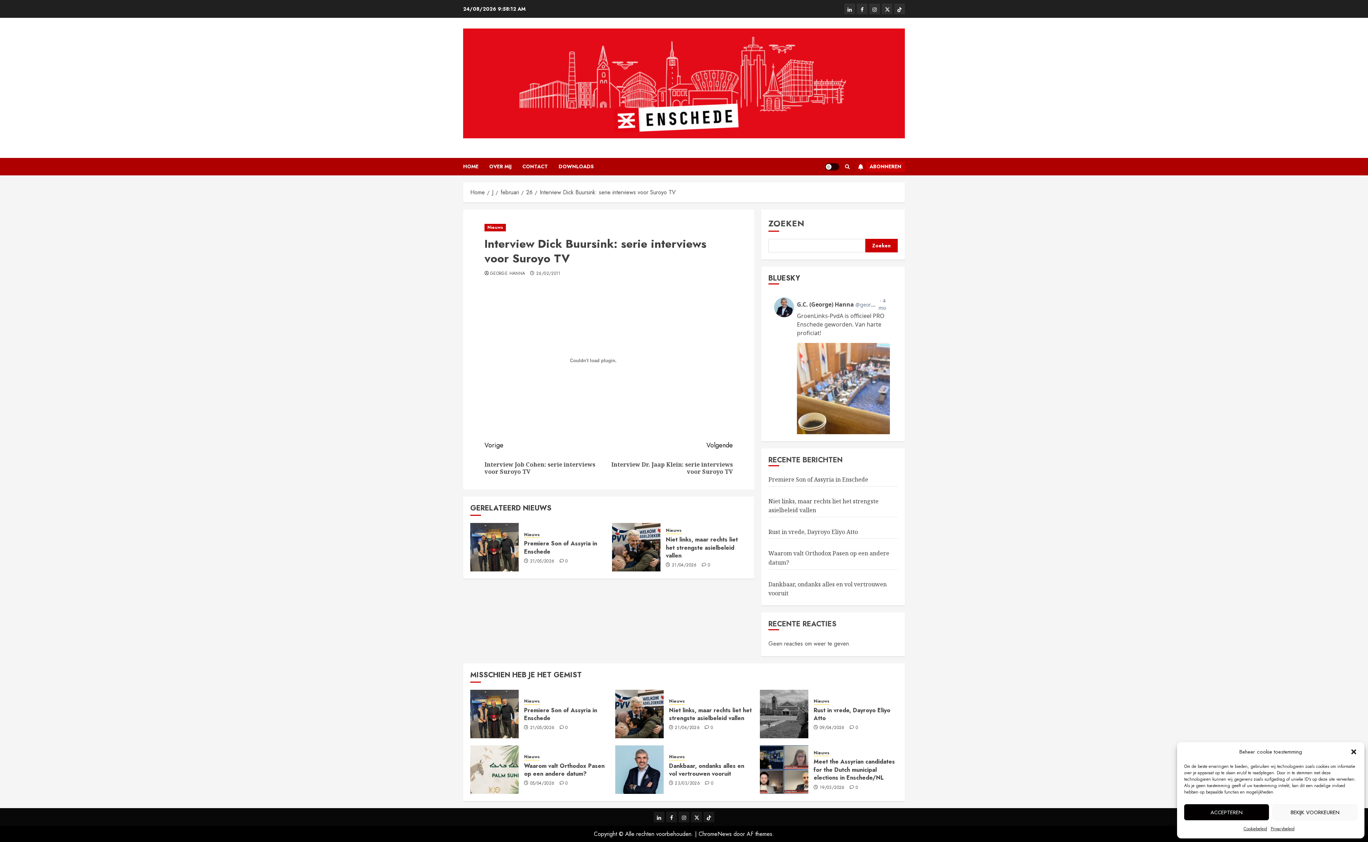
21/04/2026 (684, 565)
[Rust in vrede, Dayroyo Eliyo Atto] (784, 714)
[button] (1353, 751)
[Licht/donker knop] (832, 166)
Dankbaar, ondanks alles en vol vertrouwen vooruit (706, 770)
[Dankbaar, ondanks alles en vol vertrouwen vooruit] (639, 769)
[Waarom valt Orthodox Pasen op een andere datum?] (494, 769)
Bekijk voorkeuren (1315, 812)
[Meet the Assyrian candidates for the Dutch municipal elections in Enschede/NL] (784, 769)
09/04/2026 (832, 728)
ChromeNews (715, 834)
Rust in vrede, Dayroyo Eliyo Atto (813, 532)
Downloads (576, 166)
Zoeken (786, 223)
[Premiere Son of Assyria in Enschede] (494, 547)
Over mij (500, 166)
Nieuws (495, 227)
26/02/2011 (548, 274)
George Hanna (507, 274)
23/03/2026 (687, 783)
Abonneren (885, 166)
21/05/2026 (542, 561)
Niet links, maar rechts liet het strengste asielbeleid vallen (702, 547)
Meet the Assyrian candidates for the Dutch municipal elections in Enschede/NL (854, 770)
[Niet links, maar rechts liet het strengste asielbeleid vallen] (636, 547)
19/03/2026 (832, 788)
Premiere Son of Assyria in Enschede (560, 547)
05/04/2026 (542, 783)
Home (470, 166)
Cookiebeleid (1255, 829)
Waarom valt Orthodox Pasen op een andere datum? (564, 770)
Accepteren (1227, 812)
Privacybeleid (1283, 829)
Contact (535, 166)
